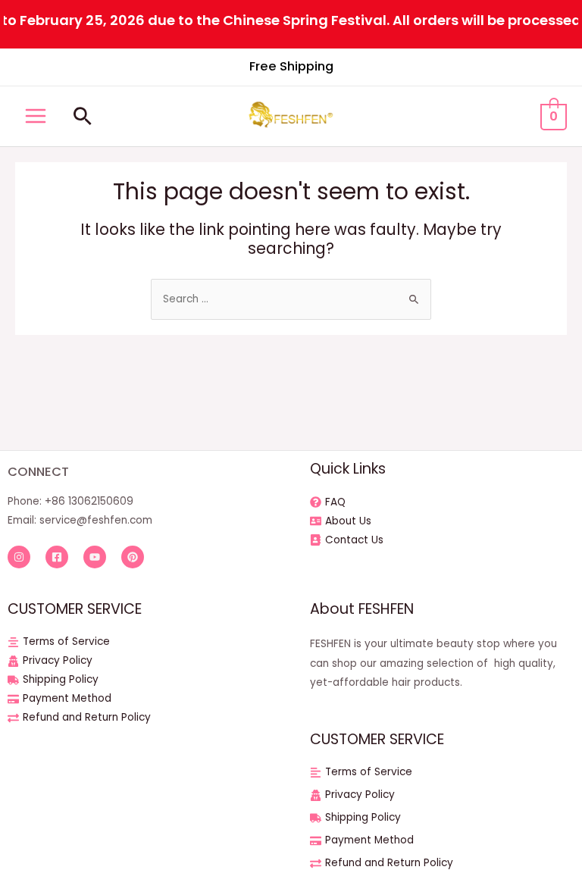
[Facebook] (56, 557)
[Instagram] (19, 557)
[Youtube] (94, 557)
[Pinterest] (132, 557)
